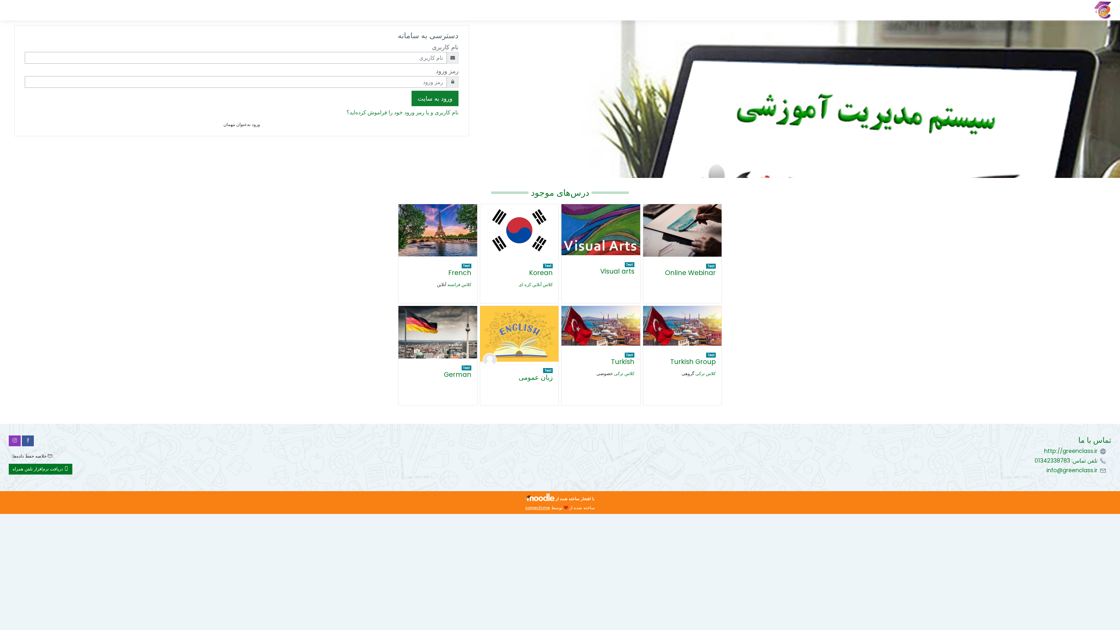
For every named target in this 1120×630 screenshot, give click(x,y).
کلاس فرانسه (459, 284)
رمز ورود (447, 71)
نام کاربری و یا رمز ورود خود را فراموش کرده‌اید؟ (402, 112)
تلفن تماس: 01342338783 (1066, 461)
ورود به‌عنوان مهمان (241, 124)
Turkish (622, 361)
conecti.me (537, 508)
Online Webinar (690, 272)
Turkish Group (693, 361)
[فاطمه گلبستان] (490, 359)
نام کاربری (445, 47)
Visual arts (617, 271)
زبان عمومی (536, 377)
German (457, 374)
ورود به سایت (435, 98)
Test (711, 266)
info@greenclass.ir (1072, 470)
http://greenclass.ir (1071, 451)
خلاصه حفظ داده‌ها (30, 456)
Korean (541, 272)
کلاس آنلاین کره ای (536, 284)
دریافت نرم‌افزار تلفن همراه (38, 469)
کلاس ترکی (705, 373)
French (459, 272)
